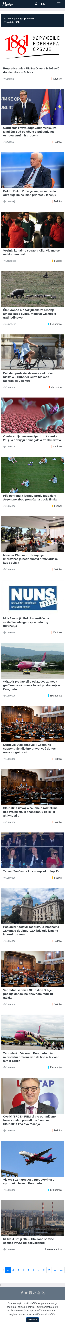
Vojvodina (56, 387)
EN (43, 3)
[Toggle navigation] (59, 4)
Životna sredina (53, 1249)
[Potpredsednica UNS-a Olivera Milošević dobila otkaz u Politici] (32, 47)
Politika (58, 142)
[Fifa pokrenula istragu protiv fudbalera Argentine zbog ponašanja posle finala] (32, 475)
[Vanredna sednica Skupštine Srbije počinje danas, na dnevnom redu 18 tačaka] (32, 969)
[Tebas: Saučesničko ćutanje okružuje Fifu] (32, 850)
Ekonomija (56, 324)
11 (61, 1270)
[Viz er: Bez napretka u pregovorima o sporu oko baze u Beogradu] (32, 1159)
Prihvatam (32, 1319)
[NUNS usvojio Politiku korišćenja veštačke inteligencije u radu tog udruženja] (32, 597)
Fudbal (58, 261)
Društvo (57, 78)
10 (55, 1270)
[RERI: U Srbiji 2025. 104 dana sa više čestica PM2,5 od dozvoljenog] (32, 1218)
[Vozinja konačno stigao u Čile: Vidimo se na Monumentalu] (32, 230)
